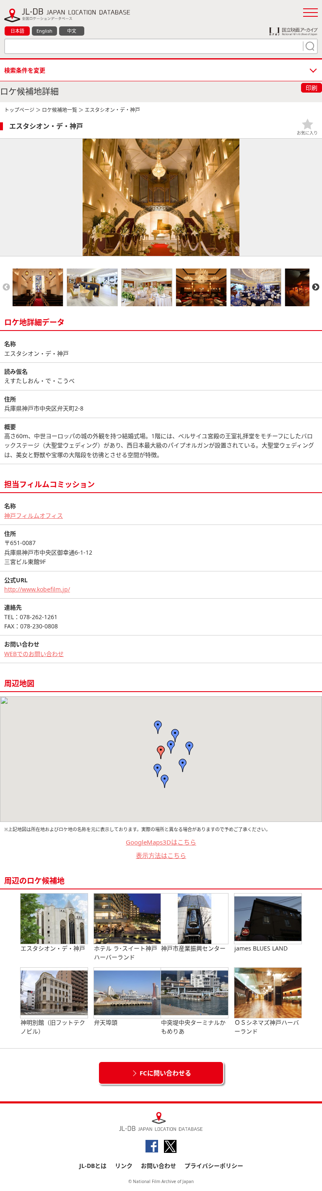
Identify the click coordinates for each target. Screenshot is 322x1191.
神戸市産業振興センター (193, 948)
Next (316, 287)
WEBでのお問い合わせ (34, 654)
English (44, 31)
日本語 (17, 31)
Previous (6, 287)
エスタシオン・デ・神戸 (53, 948)
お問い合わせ (158, 1166)
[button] (171, 747)
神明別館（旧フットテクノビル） (53, 1026)
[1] (309, 46)
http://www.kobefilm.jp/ (37, 589)
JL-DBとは (92, 1166)
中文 (71, 31)
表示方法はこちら (161, 855)
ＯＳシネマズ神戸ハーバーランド (266, 1026)
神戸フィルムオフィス (33, 515)
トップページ (19, 110)
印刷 (311, 88)
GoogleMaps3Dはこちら (161, 842)
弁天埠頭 (105, 1022)
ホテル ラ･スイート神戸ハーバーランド (125, 952)
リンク (123, 1166)
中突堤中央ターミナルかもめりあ (193, 1026)
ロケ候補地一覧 (59, 110)
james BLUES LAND (261, 948)
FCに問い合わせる (165, 1073)
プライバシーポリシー (213, 1166)
